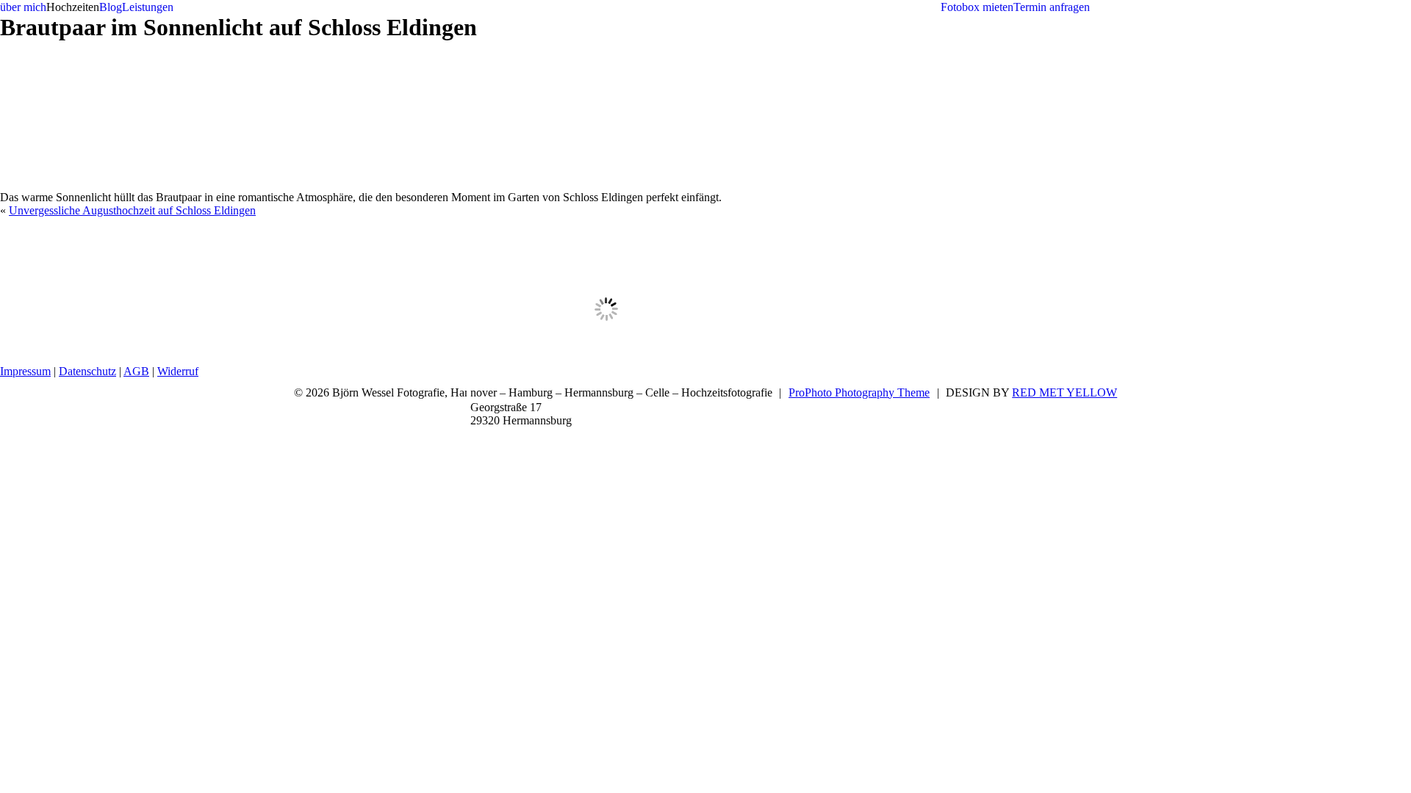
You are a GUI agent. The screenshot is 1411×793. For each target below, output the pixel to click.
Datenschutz (87, 371)
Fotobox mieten (977, 7)
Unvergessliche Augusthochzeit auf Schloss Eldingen (132, 210)
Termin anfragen (1051, 7)
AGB (136, 371)
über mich (23, 7)
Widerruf (177, 371)
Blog (110, 7)
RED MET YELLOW (1064, 392)
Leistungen (147, 7)
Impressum (25, 371)
